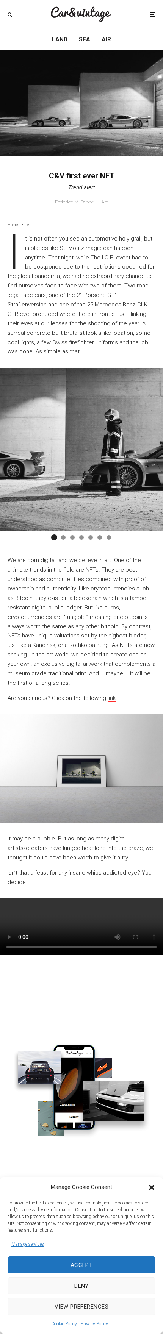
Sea (84, 39)
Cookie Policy (64, 1323)
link (112, 698)
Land (59, 39)
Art (104, 202)
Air (106, 39)
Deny (81, 1285)
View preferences (81, 1306)
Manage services (27, 1244)
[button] (151, 1187)
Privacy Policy (94, 1323)
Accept (82, 1265)
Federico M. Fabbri (75, 202)
